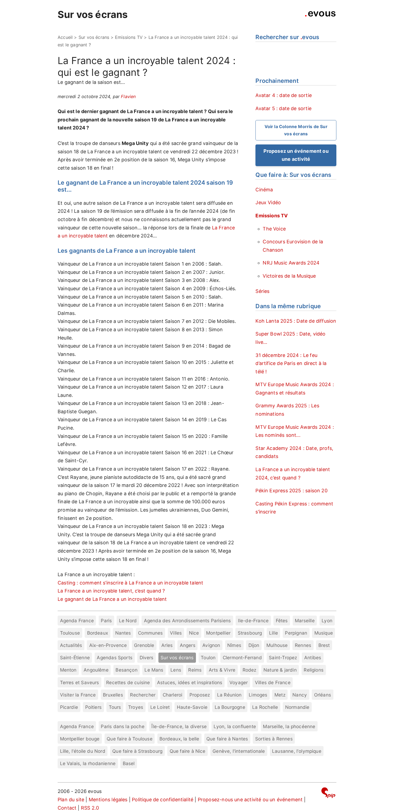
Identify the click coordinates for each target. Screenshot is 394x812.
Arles (167, 645)
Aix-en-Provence (108, 645)
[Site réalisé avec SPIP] (328, 793)
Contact (67, 808)
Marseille (305, 620)
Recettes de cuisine (128, 682)
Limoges (258, 695)
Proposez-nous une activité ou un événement (250, 799)
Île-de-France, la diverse (179, 726)
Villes (176, 633)
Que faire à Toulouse (130, 739)
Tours (115, 707)
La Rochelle (265, 707)
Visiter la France (78, 695)
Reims (195, 670)
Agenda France (77, 620)
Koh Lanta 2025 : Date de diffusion (295, 321)
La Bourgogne (230, 707)
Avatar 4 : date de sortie (283, 95)
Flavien (128, 96)
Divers (147, 657)
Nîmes (234, 645)
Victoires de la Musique (289, 276)
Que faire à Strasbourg (137, 751)
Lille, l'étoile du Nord (82, 751)
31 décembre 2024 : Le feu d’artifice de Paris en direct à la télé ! (290, 363)
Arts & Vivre (222, 670)
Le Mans (153, 670)
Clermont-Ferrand (242, 657)
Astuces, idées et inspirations (189, 682)
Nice (194, 633)
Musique (323, 633)
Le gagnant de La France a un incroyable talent (112, 599)
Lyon (327, 620)
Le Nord (128, 620)
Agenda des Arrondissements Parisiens (187, 620)
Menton (68, 670)
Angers (187, 645)
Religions (314, 670)
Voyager (238, 682)
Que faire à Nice (188, 751)
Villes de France (273, 682)
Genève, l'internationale (239, 751)
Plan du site (71, 799)
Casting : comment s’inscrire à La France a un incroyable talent (130, 583)
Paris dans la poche (122, 726)
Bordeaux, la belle (179, 739)
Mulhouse (277, 645)
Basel (129, 763)
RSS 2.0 (90, 808)
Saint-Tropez (283, 657)
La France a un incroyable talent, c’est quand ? (111, 591)
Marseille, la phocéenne (289, 726)
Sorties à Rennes (274, 739)
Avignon (211, 645)
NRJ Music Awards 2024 (291, 263)
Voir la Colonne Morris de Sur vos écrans (296, 130)
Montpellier (218, 633)
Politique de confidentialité (162, 799)
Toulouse (70, 633)
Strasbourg (250, 633)
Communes (150, 633)
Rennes (303, 645)
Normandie (297, 707)
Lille (273, 633)
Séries (262, 291)
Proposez (199, 695)
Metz (279, 695)
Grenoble (144, 645)
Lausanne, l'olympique (296, 751)
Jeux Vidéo (268, 202)
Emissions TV (129, 37)
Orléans (322, 695)
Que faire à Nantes (227, 739)
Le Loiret (160, 707)
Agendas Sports (114, 657)
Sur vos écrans (93, 14)
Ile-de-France (253, 620)
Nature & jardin (280, 670)
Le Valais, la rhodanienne (88, 763)
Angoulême (96, 670)
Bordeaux (97, 633)
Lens (175, 670)
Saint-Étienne (75, 657)
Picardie (69, 707)
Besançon (126, 670)
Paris (106, 620)
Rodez (250, 670)
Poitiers (93, 707)
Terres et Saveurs (79, 682)
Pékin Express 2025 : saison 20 (291, 490)
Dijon (253, 645)
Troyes (135, 707)
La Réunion (229, 695)
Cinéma (264, 189)
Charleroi (173, 695)
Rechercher (142, 695)
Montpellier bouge (80, 739)
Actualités (71, 645)
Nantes (123, 633)
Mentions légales (108, 799)
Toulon (208, 657)
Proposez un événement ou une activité (296, 155)
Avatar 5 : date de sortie (283, 108)
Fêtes (282, 620)
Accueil (65, 37)
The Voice (274, 229)
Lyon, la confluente (235, 726)
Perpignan (296, 633)
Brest (324, 645)
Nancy (299, 695)
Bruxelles (113, 695)
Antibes (312, 657)
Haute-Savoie (192, 707)
